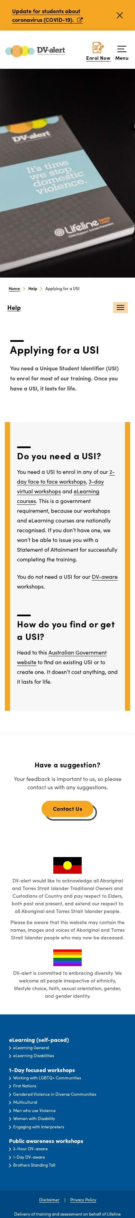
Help (14, 307)
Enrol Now (98, 57)
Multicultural (25, 1102)
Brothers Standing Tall (34, 1165)
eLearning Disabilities (33, 1055)
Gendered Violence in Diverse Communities (54, 1094)
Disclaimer (49, 1199)
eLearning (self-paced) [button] (39, 1039)
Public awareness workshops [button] (46, 1140)
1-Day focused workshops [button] (42, 1069)
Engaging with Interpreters (38, 1126)
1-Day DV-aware (29, 1157)
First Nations (24, 1085)
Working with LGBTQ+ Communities (47, 1077)
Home (14, 288)
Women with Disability (34, 1118)
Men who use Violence (34, 1110)
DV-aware (105, 576)
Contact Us (67, 808)
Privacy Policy (83, 1199)
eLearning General (31, 1047)
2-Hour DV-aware (30, 1148)
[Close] (120, 15)
